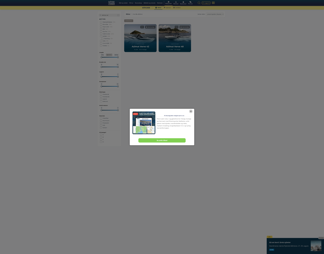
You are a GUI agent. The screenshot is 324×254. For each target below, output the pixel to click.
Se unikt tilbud (162, 140)
